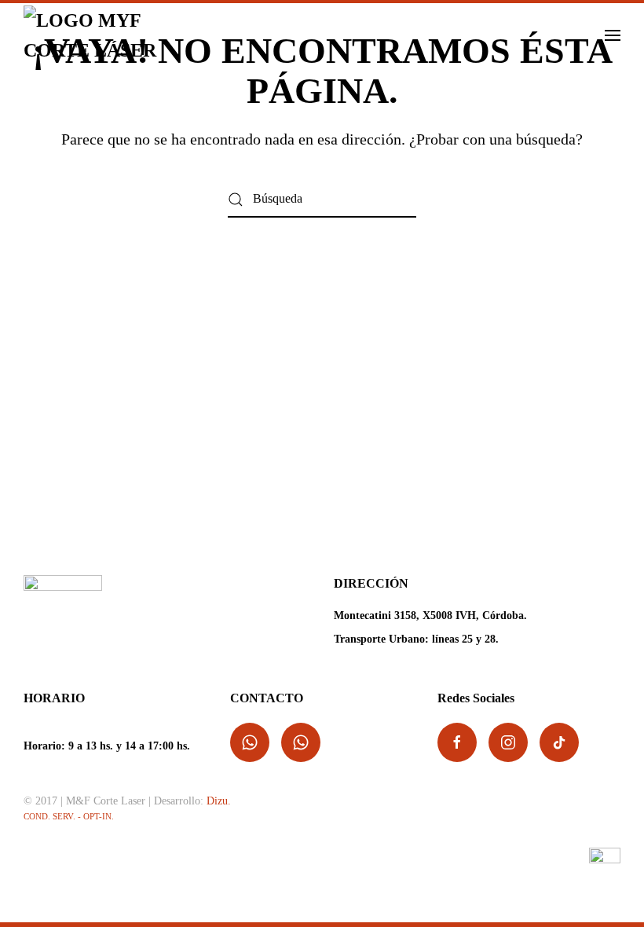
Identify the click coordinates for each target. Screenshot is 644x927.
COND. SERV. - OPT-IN (68, 816)
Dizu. (219, 801)
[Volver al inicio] (104, 35)
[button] (612, 35)
